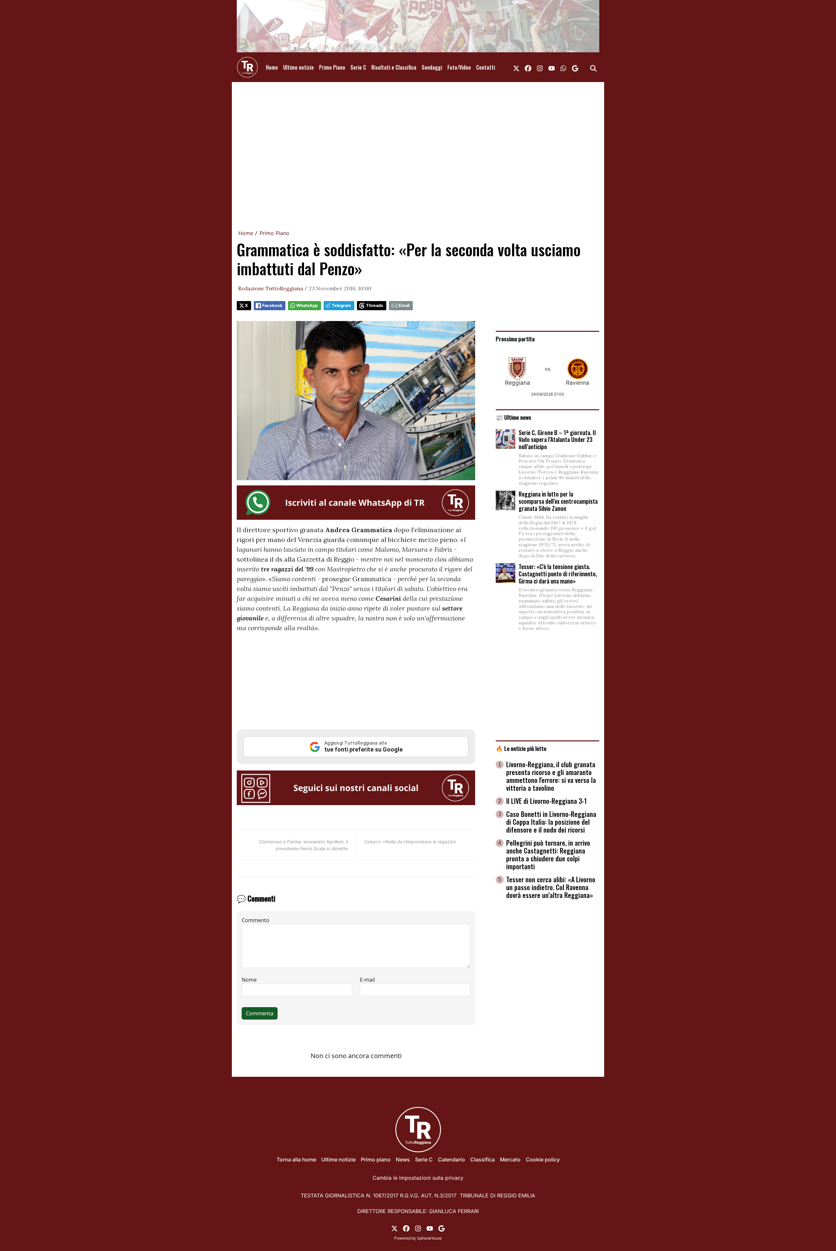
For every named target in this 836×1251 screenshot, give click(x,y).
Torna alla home (296, 1159)
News (403, 1159)
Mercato (510, 1159)
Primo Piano (332, 67)
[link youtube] (551, 67)
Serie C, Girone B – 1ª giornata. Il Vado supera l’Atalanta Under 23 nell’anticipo (557, 439)
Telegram (341, 305)
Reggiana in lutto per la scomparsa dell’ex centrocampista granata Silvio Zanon (558, 501)
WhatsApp (307, 305)
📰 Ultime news (513, 417)
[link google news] (575, 67)
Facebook (272, 305)
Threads (374, 305)
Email (404, 305)
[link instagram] (540, 67)
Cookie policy (543, 1159)
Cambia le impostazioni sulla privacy (418, 1178)
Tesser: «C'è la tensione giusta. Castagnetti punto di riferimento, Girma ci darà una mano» (558, 573)
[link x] (516, 67)
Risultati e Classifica (393, 67)
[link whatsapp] (563, 67)
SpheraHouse (429, 1238)
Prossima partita (515, 338)
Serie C (358, 67)
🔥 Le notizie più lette (521, 748)
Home (272, 67)
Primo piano (376, 1159)
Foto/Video (459, 67)
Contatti (485, 67)
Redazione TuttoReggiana (270, 288)
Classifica (482, 1159)
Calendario (451, 1159)
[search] (593, 67)
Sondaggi (432, 67)
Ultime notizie (298, 67)
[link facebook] (528, 67)
